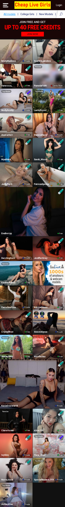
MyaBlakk (6, 159)
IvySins (5, 455)
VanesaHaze (40, 135)
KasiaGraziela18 (9, 406)
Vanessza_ (6, 85)
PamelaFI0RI (40, 85)
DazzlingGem (8, 258)
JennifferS (6, 184)
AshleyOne (7, 504)
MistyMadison (8, 61)
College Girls (27, 14)
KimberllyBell (8, 282)
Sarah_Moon (40, 159)
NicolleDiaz (40, 356)
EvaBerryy (6, 233)
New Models (46, 14)
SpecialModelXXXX (44, 479)
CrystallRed (7, 332)
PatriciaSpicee (41, 184)
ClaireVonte (7, 430)
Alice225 (38, 430)
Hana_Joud (39, 455)
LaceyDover (40, 110)
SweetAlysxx (40, 332)
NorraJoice (7, 479)
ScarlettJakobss (42, 61)
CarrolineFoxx (8, 307)
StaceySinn (7, 356)
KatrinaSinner (41, 307)
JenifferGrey (40, 258)
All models (10, 14)
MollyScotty (7, 110)
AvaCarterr (7, 135)
